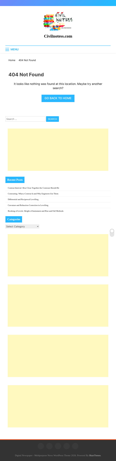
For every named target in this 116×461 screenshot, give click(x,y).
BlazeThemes (95, 455)
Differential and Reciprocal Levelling (23, 199)
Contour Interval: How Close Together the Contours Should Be (33, 188)
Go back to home (58, 98)
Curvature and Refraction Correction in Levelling (28, 205)
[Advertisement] (58, 150)
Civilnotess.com (58, 36)
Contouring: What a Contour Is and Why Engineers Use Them (33, 194)
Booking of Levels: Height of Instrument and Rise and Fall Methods (35, 211)
